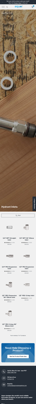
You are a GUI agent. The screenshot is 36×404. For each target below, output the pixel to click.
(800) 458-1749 (11, 372)
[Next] (33, 2)
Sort (19, 215)
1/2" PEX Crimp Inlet (26, 295)
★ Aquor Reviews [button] (34, 204)
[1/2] (27, 227)
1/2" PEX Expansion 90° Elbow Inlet (9, 296)
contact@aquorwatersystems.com (17, 385)
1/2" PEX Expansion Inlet (26, 268)
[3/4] (9, 227)
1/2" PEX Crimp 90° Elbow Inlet (9, 325)
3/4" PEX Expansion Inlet (9, 268)
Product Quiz (17, 3)
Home (2, 13)
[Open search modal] (7, 7)
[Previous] (3, 2)
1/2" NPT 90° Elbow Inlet (26, 239)
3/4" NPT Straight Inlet (9, 239)
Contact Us (10, 379)
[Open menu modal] (3, 7)
